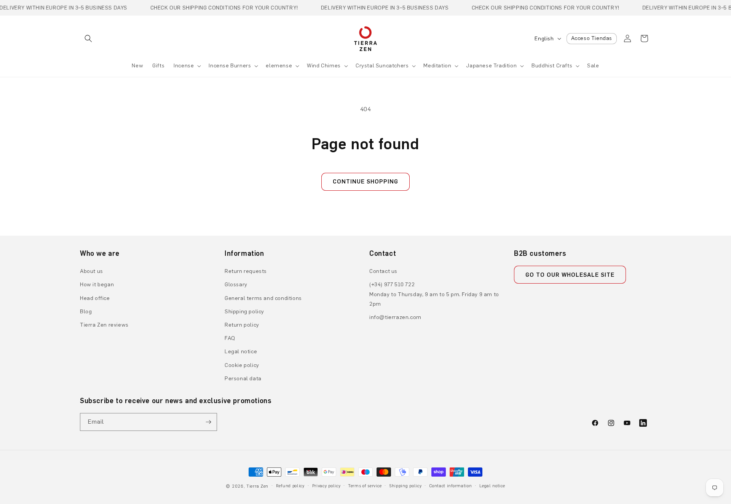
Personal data (243, 378)
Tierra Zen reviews (104, 325)
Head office (95, 298)
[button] (88, 38)
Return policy (242, 325)
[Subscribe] (208, 422)
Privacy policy (326, 485)
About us (91, 271)
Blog (86, 311)
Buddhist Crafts (551, 65)
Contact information (450, 485)
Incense (184, 65)
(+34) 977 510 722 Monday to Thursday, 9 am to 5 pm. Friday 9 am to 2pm (434, 294)
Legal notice (241, 351)
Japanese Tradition (491, 65)
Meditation (437, 65)
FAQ (230, 338)
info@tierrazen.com (395, 317)
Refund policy (290, 485)
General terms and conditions (263, 298)
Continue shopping (365, 181)
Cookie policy (242, 365)
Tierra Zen (257, 486)
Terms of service (364, 485)
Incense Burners (230, 65)
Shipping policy (244, 311)
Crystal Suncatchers (382, 65)
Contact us (383, 271)
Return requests (246, 271)
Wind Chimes (324, 65)
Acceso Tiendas (591, 38)
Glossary (236, 284)
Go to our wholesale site (569, 274)
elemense (279, 65)
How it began (97, 284)
